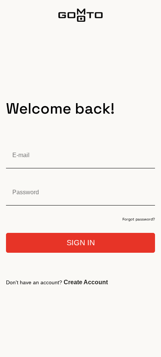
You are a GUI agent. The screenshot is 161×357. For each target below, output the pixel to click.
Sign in (81, 242)
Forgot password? (138, 219)
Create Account (86, 282)
